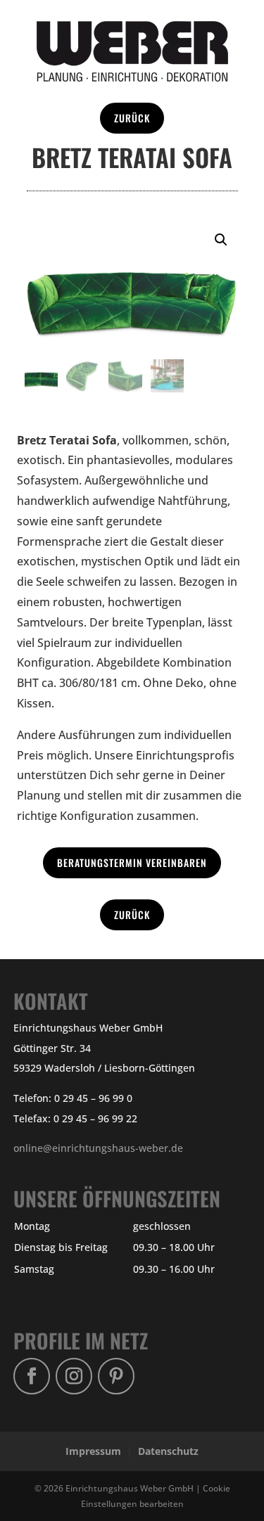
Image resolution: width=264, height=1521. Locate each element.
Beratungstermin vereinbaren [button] (132, 862)
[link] (132, 77)
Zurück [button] (132, 117)
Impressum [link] (93, 1451)
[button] (221, 239)
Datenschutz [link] (168, 1451)
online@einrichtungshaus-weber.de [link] (98, 1148)
